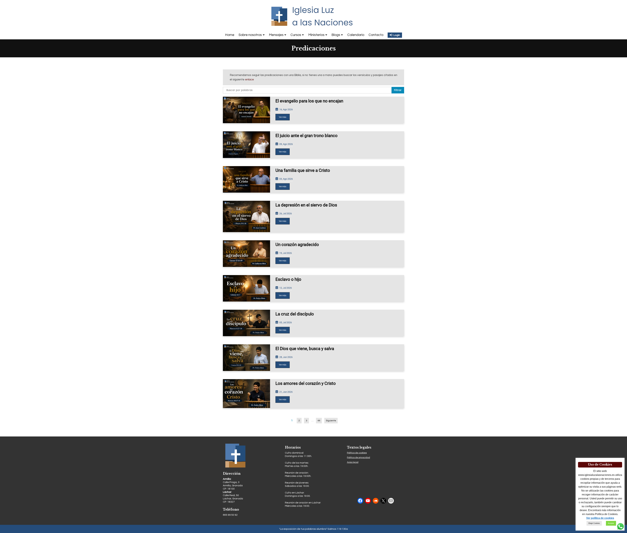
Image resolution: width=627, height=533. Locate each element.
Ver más (282, 117)
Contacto (376, 35)
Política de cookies (357, 453)
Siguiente (331, 420)
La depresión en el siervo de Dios (306, 205)
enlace (249, 79)
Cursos (295, 35)
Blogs (335, 35)
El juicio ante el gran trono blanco (306, 135)
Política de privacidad (358, 457)
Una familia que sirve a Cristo (302, 170)
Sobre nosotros (250, 35)
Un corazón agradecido (297, 244)
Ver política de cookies (600, 518)
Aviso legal (352, 462)
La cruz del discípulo (294, 314)
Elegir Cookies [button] (594, 523)
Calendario (355, 35)
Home (229, 35)
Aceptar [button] (611, 523)
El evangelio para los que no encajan (309, 100)
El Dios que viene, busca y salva (304, 348)
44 (319, 420)
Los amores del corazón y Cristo (305, 383)
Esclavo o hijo (288, 279)
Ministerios (316, 35)
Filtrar (398, 90)
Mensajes (276, 35)
